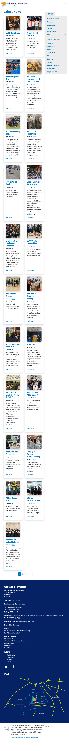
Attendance (50, 22)
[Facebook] (13, 666)
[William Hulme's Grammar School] (15, 4)
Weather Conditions (53, 65)
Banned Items (51, 25)
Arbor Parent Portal (53, 19)
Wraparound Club (52, 72)
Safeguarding (51, 46)
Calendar (50, 28)
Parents (50, 14)
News (48, 35)
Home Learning (51, 31)
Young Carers (51, 68)
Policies (9, 659)
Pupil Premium (11, 655)
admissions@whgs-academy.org (25, 621)
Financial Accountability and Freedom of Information (24, 737)
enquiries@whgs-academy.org (16, 604)
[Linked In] (10, 666)
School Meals (51, 53)
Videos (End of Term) (54, 39)
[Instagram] (6, 666)
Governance (10, 657)
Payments (50, 43)
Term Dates (50, 59)
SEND (48, 56)
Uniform (49, 62)
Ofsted (9, 661)
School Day (50, 49)
